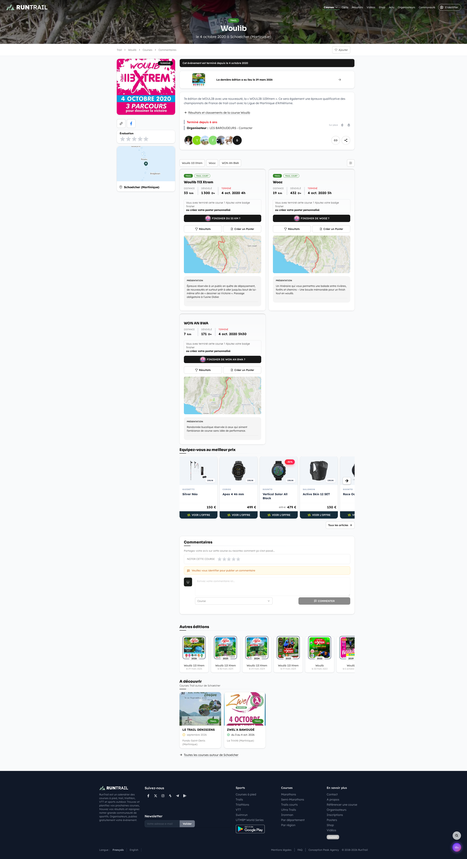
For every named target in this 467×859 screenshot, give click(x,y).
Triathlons (242, 804)
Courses (329, 7)
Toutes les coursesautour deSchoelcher (211, 755)
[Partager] (345, 140)
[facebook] (131, 123)
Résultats (357, 7)
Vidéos (371, 7)
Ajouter (343, 50)
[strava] (170, 795)
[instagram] (163, 795)
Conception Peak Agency (323, 850)
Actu (391, 7)
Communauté (427, 7)
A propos (333, 799)
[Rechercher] (456, 835)
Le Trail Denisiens (198, 729)
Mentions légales (281, 850)
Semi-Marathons (292, 799)
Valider (187, 823)
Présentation (195, 280)
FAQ (300, 850)
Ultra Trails (288, 809)
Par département (293, 820)
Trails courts (289, 804)
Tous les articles (338, 525)
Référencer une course (342, 804)
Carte (345, 7)
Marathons (288, 794)
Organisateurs (406, 7)
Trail (119, 50)
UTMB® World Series (250, 820)
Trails (239, 799)
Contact (332, 794)
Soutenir (332, 837)
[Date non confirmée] (183, 734)
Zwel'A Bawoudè (240, 729)
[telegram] (177, 795)
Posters (332, 820)
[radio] (123, 139)
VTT (238, 809)
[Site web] (121, 123)
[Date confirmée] (228, 734)
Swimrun (242, 815)
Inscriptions (335, 815)
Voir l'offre (201, 515)
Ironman (287, 815)
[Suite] (347, 480)
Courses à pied (246, 794)
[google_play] (184, 795)
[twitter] (155, 795)
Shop (382, 7)
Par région (288, 825)
